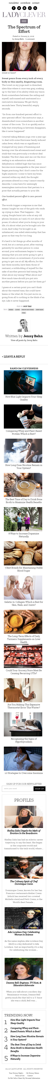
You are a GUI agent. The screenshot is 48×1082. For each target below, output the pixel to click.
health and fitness (28, 309)
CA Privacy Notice (32, 1073)
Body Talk (27, 306)
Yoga (23, 313)
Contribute (25, 2)
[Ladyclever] (24, 14)
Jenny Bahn (19, 39)
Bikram (11, 309)
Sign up (39, 788)
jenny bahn (39, 309)
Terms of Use (19, 1076)
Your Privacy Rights (16, 1073)
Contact (35, 2)
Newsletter (14, 2)
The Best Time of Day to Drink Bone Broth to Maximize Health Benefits (26, 1048)
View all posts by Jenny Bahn (24, 340)
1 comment (30, 39)
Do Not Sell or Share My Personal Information (24, 1078)
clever (17, 309)
